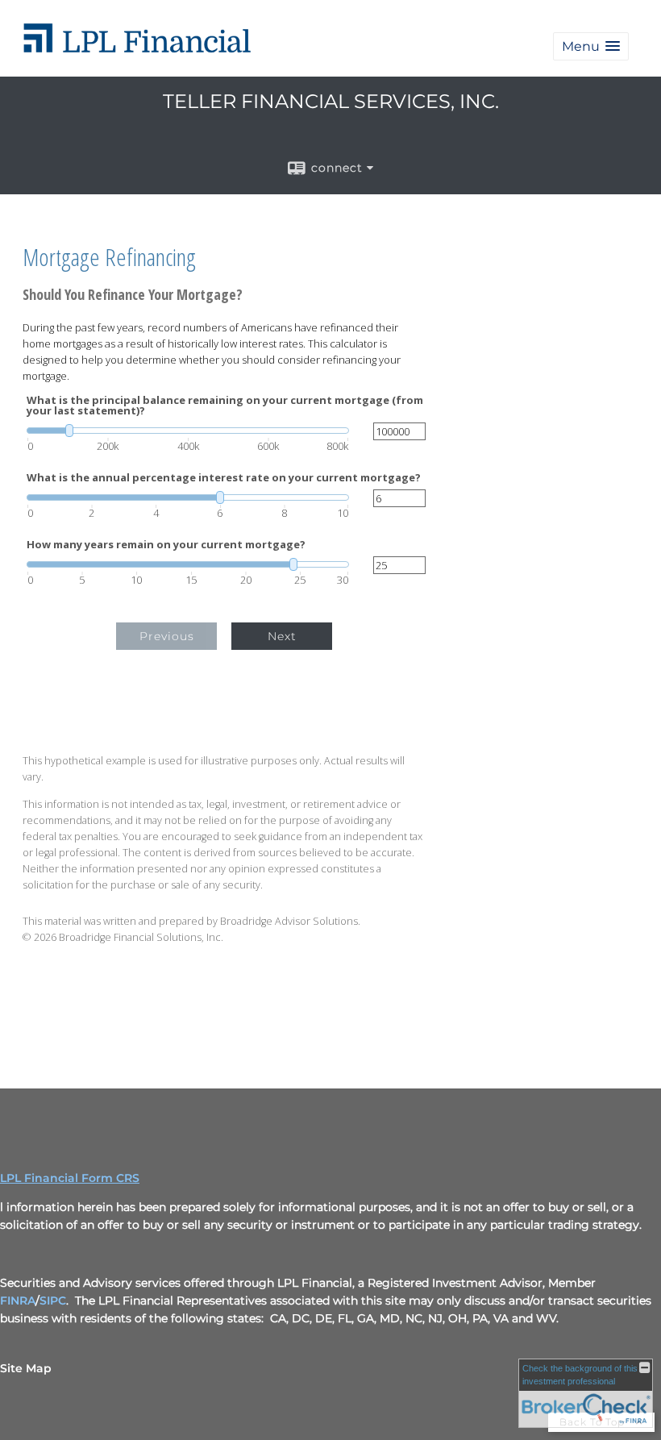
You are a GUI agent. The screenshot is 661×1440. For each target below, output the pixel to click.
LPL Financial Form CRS (69, 1178)
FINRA (17, 1300)
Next (282, 636)
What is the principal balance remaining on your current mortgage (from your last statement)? (225, 405)
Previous (166, 636)
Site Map (26, 1368)
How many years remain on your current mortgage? (166, 544)
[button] (591, 46)
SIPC (52, 1300)
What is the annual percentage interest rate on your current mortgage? (224, 477)
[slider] (188, 430)
